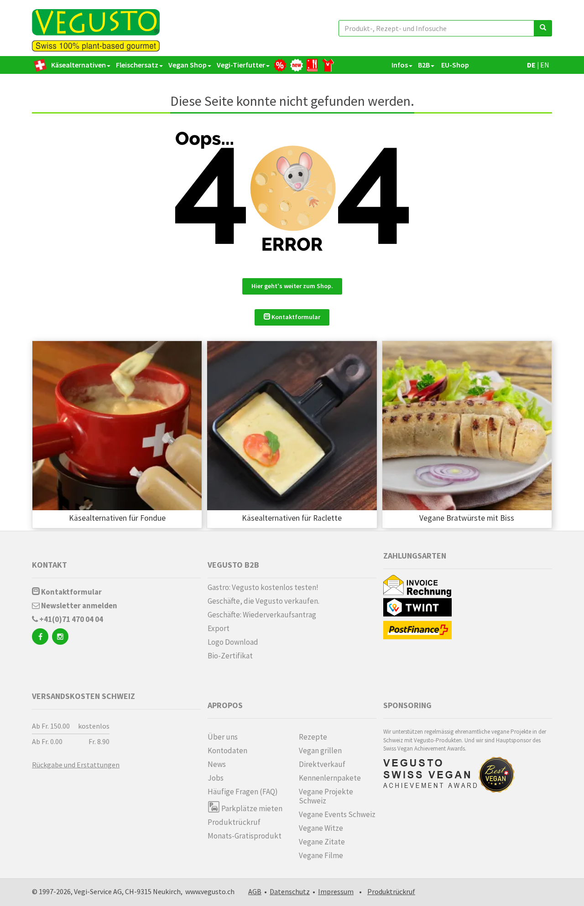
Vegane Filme (321, 855)
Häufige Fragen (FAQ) (243, 791)
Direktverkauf (322, 764)
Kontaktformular (295, 317)
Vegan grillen (320, 750)
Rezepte (313, 736)
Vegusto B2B (233, 564)
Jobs (216, 777)
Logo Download (233, 642)
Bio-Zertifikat (230, 656)
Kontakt (49, 564)
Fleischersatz (137, 64)
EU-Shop (454, 64)
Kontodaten (227, 750)
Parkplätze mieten (251, 808)
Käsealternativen (78, 64)
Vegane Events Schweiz (337, 814)
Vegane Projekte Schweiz (326, 796)
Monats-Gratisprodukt (245, 835)
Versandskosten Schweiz (83, 696)
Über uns (223, 736)
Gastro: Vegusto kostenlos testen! (263, 587)
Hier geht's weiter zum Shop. (292, 286)
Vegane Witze (321, 828)
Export (218, 628)
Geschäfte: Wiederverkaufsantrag (262, 615)
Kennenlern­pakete (330, 777)
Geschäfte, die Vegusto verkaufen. (263, 601)
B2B (424, 64)
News (217, 764)
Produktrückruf (234, 822)
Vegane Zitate (322, 841)
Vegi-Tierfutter (241, 64)
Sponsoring (407, 705)
